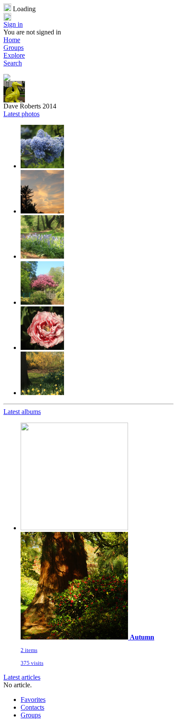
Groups (13, 47)
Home (11, 39)
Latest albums (22, 411)
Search (12, 63)
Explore (14, 55)
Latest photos (21, 113)
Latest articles (21, 677)
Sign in (13, 24)
